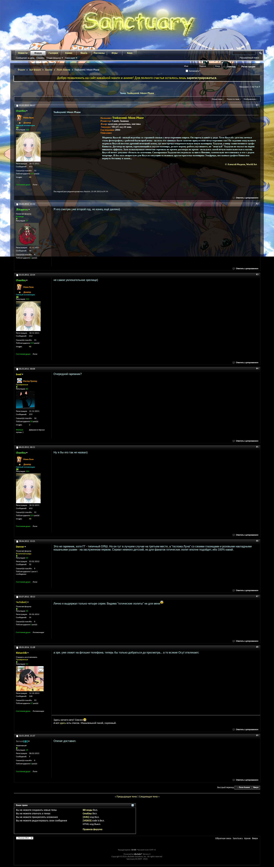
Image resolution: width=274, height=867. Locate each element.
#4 (257, 369)
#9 (257, 735)
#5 (257, 447)
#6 (257, 541)
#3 (257, 274)
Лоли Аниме (63, 70)
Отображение (250, 99)
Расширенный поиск (249, 58)
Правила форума (92, 829)
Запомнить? (194, 71)
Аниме (68, 53)
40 (30, 177)
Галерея (53, 53)
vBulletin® (138, 854)
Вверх (256, 788)
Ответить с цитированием (247, 198)
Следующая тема (148, 796)
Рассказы (99, 53)
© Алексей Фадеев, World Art (241, 164)
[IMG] (86, 817)
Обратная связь (223, 838)
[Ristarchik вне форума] (30, 678)
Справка (40, 58)
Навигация (70, 58)
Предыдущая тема (126, 796)
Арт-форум (35, 70)
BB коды (87, 810)
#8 (257, 647)
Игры (114, 53)
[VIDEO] (87, 820)
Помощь (231, 66)
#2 (257, 204)
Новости (22, 53)
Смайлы (87, 813)
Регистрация (248, 66)
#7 (257, 596)
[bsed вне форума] (25, 400)
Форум (38, 53)
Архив (247, 838)
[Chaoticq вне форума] (28, 147)
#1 (257, 105)
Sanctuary (238, 838)
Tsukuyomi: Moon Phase (140, 93)
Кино (129, 53)
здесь (63, 723)
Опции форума (53, 58)
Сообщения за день (25, 58)
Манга (84, 53)
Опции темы (217, 99)
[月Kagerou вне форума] (27, 234)
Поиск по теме (233, 99)
